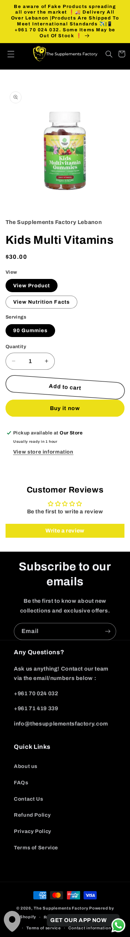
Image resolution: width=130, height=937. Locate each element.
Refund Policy (32, 815)
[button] (15, 54)
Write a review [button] (65, 531)
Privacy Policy (32, 831)
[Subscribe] (108, 631)
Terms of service (43, 928)
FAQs (21, 782)
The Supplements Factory (61, 908)
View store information (43, 452)
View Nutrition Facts (41, 302)
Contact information (89, 928)
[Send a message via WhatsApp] (118, 925)
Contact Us (28, 799)
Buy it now (65, 408)
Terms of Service (36, 847)
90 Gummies (30, 330)
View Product (31, 285)
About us (25, 766)
